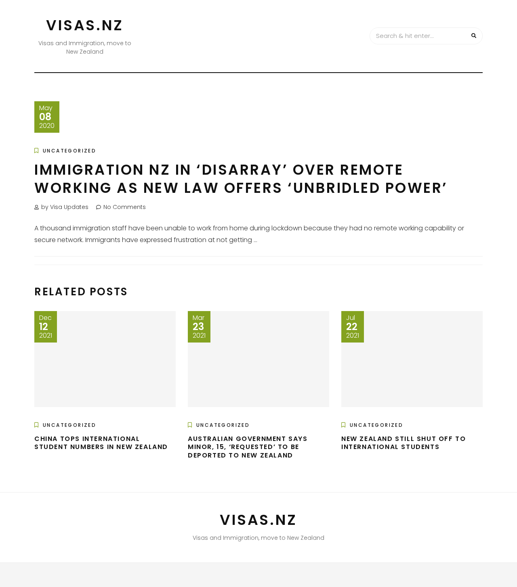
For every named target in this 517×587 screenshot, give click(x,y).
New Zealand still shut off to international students (403, 443)
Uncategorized (69, 150)
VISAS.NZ (85, 25)
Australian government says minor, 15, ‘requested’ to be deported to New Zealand (248, 447)
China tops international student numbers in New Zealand (101, 443)
